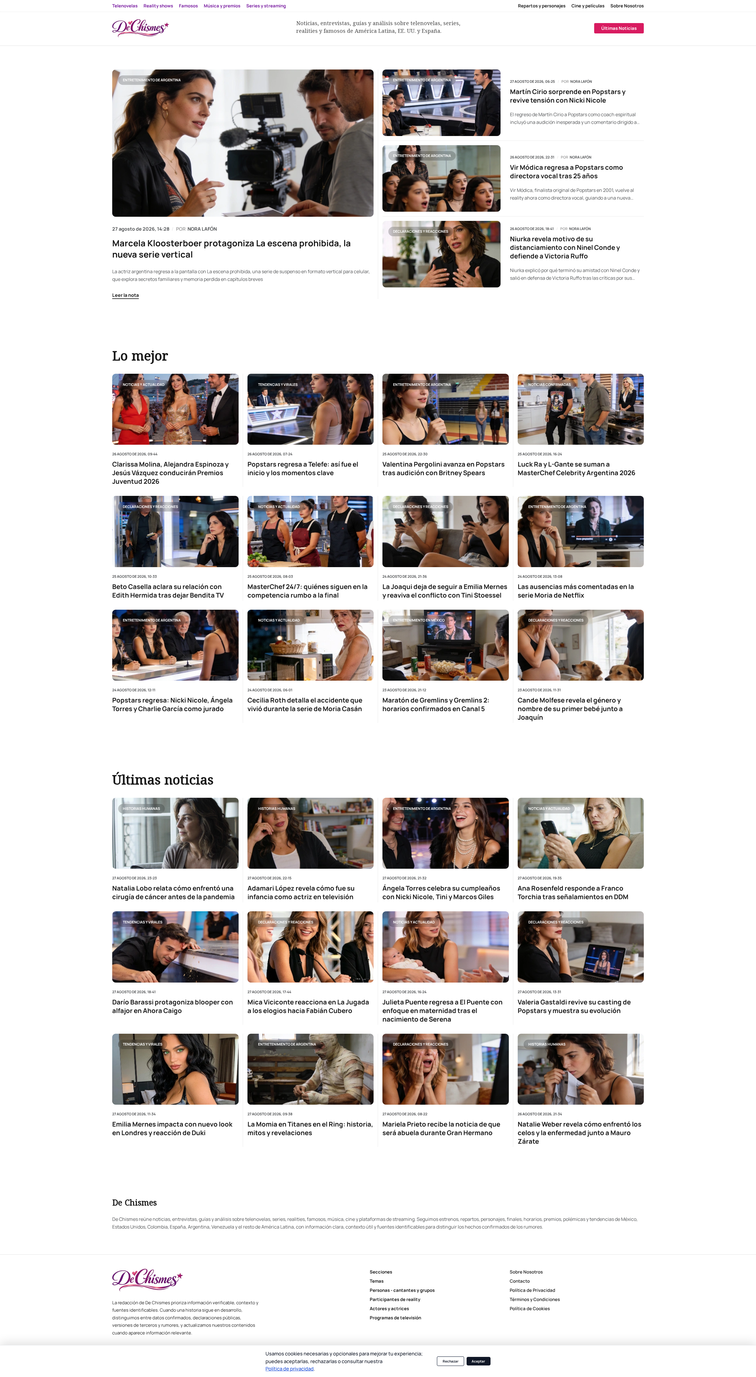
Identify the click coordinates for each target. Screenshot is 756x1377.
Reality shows (158, 6)
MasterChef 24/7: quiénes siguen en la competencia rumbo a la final (307, 590)
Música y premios (222, 6)
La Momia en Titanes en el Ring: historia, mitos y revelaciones (310, 1128)
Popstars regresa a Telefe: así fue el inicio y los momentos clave (302, 468)
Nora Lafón (581, 81)
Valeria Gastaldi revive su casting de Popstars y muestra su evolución (574, 1006)
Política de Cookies (530, 1308)
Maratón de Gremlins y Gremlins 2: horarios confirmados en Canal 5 (436, 704)
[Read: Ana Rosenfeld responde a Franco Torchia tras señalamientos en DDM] (581, 833)
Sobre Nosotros (627, 6)
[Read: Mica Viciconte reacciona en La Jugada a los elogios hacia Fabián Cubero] (310, 946)
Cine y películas (588, 6)
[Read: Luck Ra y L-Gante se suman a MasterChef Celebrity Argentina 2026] (581, 409)
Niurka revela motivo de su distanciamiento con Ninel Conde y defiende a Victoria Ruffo (565, 247)
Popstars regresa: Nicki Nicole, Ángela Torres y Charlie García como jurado (172, 704)
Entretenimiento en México (419, 620)
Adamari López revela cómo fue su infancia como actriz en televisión (301, 892)
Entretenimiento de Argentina (152, 79)
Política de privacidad (289, 1368)
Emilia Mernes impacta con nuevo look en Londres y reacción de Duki (172, 1128)
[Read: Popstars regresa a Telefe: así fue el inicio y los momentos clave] (310, 409)
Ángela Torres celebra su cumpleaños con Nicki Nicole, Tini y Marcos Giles (441, 892)
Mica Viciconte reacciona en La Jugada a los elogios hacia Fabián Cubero (308, 1006)
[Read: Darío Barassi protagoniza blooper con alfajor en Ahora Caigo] (175, 946)
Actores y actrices (389, 1308)
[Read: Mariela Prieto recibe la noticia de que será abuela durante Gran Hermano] (445, 1069)
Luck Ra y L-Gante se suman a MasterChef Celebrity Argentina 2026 (577, 468)
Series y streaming (266, 6)
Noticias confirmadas (549, 384)
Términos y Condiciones (535, 1299)
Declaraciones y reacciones (420, 231)
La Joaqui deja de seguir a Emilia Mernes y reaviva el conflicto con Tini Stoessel (444, 590)
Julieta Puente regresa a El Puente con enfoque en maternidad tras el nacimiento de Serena (442, 1011)
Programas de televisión (395, 1318)
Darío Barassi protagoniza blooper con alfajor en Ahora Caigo (172, 1006)
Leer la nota (125, 295)
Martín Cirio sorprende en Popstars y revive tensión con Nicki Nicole (567, 96)
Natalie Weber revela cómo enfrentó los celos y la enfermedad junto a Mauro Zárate (579, 1133)
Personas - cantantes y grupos (402, 1290)
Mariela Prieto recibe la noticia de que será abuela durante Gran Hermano (441, 1128)
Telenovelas (125, 6)
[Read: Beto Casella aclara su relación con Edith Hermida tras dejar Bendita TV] (175, 531)
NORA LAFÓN (202, 229)
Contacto (520, 1281)
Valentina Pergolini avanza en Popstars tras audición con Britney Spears (443, 468)
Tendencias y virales (278, 384)
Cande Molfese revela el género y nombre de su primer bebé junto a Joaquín (570, 709)
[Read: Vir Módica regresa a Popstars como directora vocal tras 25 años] (441, 178)
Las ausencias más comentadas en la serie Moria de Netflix (576, 590)
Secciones (381, 1272)
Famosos (188, 6)
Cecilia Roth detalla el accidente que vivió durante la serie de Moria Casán (304, 704)
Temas (377, 1281)
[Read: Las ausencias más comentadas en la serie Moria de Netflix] (581, 531)
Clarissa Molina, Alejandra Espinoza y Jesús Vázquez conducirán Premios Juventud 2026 (170, 473)
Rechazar (451, 1361)
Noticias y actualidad (143, 384)
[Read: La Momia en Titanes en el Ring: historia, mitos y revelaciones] (310, 1069)
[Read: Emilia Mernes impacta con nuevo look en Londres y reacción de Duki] (175, 1069)
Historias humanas (141, 808)
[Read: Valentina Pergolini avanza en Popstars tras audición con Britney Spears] (445, 409)
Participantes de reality (395, 1299)
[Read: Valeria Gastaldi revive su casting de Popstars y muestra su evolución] (581, 946)
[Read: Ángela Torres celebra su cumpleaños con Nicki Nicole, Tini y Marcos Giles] (445, 833)
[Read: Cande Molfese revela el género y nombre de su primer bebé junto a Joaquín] (581, 644)
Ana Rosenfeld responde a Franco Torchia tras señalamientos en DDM (573, 892)
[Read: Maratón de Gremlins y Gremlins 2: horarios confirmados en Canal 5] (445, 644)
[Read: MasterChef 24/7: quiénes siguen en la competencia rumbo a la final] (310, 531)
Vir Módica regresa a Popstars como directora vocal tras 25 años (566, 171)
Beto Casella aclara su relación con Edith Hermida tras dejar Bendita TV (168, 590)
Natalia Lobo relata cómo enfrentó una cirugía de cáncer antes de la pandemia (173, 892)
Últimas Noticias (619, 28)
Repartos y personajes (542, 6)
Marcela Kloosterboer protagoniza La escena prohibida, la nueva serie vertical (231, 248)
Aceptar (478, 1361)
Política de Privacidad (532, 1290)
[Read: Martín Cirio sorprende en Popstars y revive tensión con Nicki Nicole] (441, 102)
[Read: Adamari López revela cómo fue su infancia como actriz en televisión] (310, 833)
